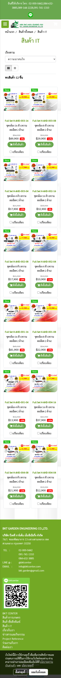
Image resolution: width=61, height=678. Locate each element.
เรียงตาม (11, 52)
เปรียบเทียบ (18, 151)
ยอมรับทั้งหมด (38, 672)
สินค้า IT (7, 626)
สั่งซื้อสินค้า (18, 144)
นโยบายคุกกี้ (28, 665)
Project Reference (13, 638)
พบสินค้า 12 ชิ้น (14, 77)
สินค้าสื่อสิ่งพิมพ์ (11, 621)
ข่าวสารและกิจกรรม (14, 634)
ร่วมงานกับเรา (10, 643)
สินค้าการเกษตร (11, 617)
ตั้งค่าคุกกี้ (20, 672)
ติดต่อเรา (8, 647)
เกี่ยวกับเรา (9, 630)
